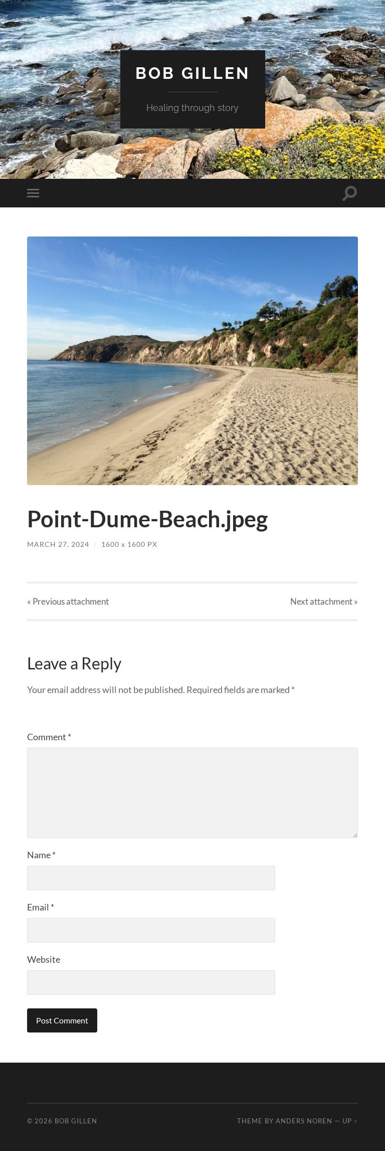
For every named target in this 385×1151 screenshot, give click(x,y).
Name (41, 854)
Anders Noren (304, 1121)
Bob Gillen (192, 73)
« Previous (68, 601)
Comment (49, 736)
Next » (324, 601)
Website (43, 959)
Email (40, 906)
